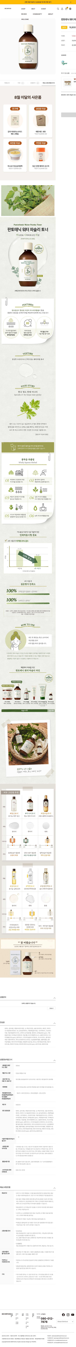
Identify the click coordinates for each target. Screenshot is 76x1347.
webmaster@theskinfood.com (59, 1336)
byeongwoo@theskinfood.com (61, 1338)
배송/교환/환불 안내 (49, 83)
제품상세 (7, 83)
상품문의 (34, 83)
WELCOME (25, 19)
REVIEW (24, 14)
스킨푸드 (23, 1314)
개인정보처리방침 (38, 1317)
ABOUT (50, 14)
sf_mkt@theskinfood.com (60, 1340)
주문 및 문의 (12, 1315)
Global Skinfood (63, 1321)
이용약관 (38, 1314)
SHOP (23, 9)
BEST (33, 9)
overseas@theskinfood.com (61, 1342)
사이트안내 (33, 1315)
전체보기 (51, 1008)
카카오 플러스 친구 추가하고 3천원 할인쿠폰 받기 (38, 2)
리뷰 (20, 83)
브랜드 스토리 (27, 1314)
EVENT (43, 9)
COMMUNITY (37, 14)
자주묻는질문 (17, 1323)
